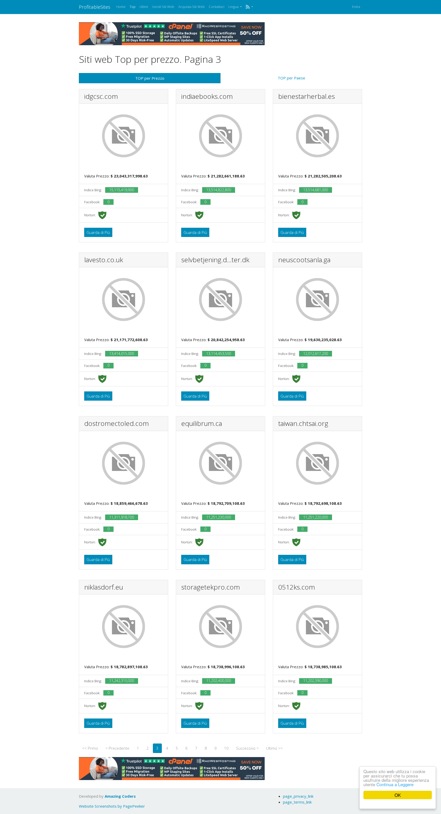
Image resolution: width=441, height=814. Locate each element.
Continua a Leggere (394, 784)
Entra (356, 6)
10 (226, 748)
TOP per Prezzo (149, 78)
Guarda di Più (98, 232)
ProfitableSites (94, 7)
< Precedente (117, 748)
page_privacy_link (298, 796)
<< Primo (90, 748)
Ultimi (144, 6)
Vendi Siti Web (163, 6)
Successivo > (247, 748)
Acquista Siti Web (191, 6)
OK (398, 795)
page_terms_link (297, 802)
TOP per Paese (291, 77)
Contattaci (216, 6)
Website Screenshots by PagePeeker (112, 806)
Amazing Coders (120, 796)
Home (121, 6)
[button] (249, 6)
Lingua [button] (233, 6)
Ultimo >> (274, 748)
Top (133, 6)
